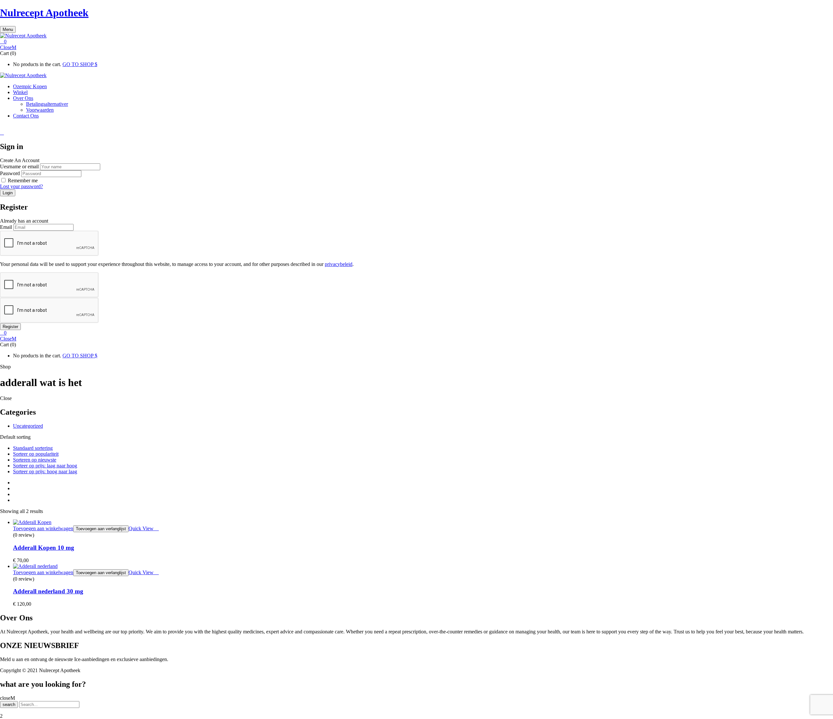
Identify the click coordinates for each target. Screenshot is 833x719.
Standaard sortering (33, 448)
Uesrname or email (19, 166)
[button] (416, 42)
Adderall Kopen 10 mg (43, 547)
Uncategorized (28, 426)
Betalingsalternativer (47, 104)
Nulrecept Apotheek (44, 13)
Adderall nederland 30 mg (48, 591)
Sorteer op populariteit (36, 454)
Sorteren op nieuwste (34, 460)
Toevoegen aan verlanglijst (101, 528)
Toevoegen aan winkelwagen (43, 528)
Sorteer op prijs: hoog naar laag (45, 471)
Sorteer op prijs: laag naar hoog (45, 465)
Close (6, 47)
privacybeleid (338, 264)
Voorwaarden (40, 110)
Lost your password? (21, 186)
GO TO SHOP (78, 64)
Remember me (23, 180)
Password (10, 173)
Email (6, 227)
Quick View (142, 528)
